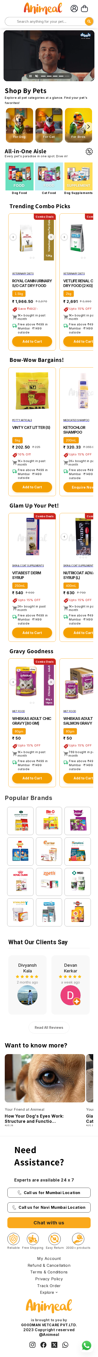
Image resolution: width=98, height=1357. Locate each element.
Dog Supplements (78, 193)
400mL (71, 586)
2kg (68, 294)
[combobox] (49, 21)
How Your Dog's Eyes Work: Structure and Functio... (34, 1119)
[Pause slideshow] (30, 76)
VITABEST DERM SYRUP (26, 575)
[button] (84, 8)
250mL (20, 586)
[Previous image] (13, 237)
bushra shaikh (71, 968)
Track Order (49, 1285)
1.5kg (19, 294)
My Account (49, 1258)
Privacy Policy (49, 1278)
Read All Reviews (49, 1027)
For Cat (49, 137)
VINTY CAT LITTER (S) (31, 427)
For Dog (19, 137)
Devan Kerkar (27, 968)
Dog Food (19, 193)
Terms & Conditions (49, 1272)
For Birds (78, 137)
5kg (17, 440)
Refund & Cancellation (49, 1265)
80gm (19, 731)
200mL (71, 440)
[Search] (9, 22)
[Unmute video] (37, 76)
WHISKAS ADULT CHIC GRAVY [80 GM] (31, 721)
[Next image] (51, 237)
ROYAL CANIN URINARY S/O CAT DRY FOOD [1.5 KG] (32, 286)
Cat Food (49, 193)
